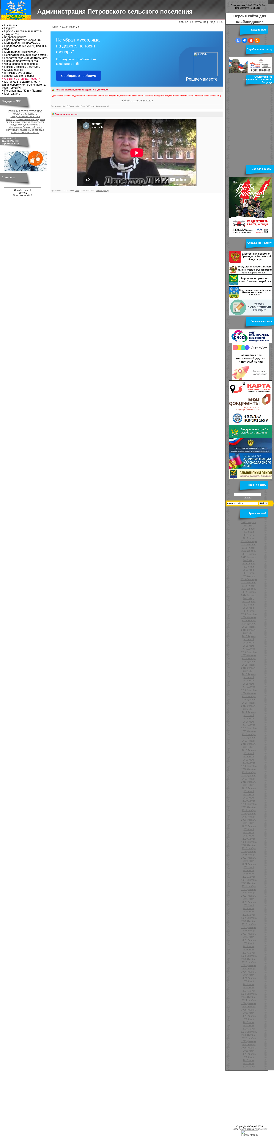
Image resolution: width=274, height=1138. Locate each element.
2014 (64, 26)
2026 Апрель (249, 1054)
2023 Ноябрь (249, 962)
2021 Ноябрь (249, 886)
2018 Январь (249, 740)
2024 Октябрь (248, 997)
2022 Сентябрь (249, 918)
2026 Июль (248, 1063)
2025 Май (249, 1019)
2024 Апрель (249, 978)
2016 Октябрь (248, 693)
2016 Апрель (249, 674)
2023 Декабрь (248, 965)
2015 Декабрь (248, 661)
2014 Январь (249, 592)
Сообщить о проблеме (78, 76)
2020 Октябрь (248, 845)
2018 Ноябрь (249, 772)
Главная (183, 21)
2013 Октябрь (248, 582)
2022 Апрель (249, 902)
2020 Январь (249, 816)
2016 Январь (249, 665)
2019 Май (249, 791)
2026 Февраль (248, 1047)
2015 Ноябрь (249, 658)
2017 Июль (248, 722)
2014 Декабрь (248, 623)
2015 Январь (249, 627)
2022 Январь (249, 892)
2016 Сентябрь (249, 690)
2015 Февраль (248, 630)
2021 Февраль (248, 858)
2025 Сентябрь (249, 1032)
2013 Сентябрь (249, 579)
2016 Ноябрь (249, 696)
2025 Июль (248, 1025)
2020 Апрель (249, 826)
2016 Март (248, 671)
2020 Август (248, 839)
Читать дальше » (144, 100)
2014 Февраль (248, 595)
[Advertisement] (112, 1097)
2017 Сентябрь (249, 728)
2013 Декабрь (248, 589)
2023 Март (248, 937)
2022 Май (249, 905)
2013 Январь (249, 554)
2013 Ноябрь (249, 585)
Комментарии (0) (102, 106)
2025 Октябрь (248, 1035)
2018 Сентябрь (249, 766)
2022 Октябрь (248, 921)
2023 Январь (249, 930)
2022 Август (248, 915)
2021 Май (249, 867)
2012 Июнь (248, 535)
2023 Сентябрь (249, 956)
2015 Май (249, 639)
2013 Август (248, 576)
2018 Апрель (249, 750)
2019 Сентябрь (249, 804)
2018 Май (249, 753)
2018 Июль (248, 759)
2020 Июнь (248, 832)
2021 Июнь (248, 870)
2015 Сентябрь (249, 652)
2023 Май (249, 943)
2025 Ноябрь (249, 1038)
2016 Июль (248, 684)
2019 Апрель (249, 788)
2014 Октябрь (248, 617)
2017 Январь (249, 703)
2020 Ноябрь (249, 848)
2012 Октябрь (248, 544)
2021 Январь (249, 854)
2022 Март (248, 899)
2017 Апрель (249, 712)
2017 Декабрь (248, 737)
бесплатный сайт (250, 1129)
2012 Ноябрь (249, 547)
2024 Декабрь (248, 1003)
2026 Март (248, 1051)
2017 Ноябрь (249, 734)
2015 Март (248, 633)
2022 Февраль (248, 896)
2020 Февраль (248, 820)
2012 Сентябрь (249, 541)
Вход (212, 21)
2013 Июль (248, 573)
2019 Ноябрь (249, 810)
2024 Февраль (248, 971)
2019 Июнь (248, 794)
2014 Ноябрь (249, 620)
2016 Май (249, 677)
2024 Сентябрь (249, 994)
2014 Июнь (248, 608)
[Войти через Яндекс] (251, 40)
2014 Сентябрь (249, 614)
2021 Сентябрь (249, 880)
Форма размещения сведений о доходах (81, 89)
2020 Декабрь (248, 851)
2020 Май (249, 829)
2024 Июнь (248, 984)
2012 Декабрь (248, 551)
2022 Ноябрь (249, 924)
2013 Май (249, 566)
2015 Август (248, 649)
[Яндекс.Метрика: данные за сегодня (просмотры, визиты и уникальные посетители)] (249, 1133)
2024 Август (248, 990)
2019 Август (248, 801)
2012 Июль (248, 538)
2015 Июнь (248, 642)
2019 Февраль (248, 782)
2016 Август (248, 687)
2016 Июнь (248, 680)
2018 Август (248, 763)
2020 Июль (248, 835)
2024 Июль (248, 987)
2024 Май (249, 981)
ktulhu (77, 106)
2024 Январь (249, 968)
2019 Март (248, 785)
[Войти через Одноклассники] (257, 40)
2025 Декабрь (248, 1041)
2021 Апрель (249, 864)
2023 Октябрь (248, 959)
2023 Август (248, 952)
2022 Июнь (248, 908)
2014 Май (249, 604)
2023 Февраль (248, 934)
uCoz (264, 1129)
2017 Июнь (248, 718)
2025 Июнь (248, 1022)
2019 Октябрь (248, 807)
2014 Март (248, 598)
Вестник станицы (66, 114)
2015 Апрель (249, 636)
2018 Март (248, 747)
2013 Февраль (248, 557)
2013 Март (248, 560)
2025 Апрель (249, 1016)
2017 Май (249, 715)
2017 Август (248, 725)
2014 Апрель (249, 601)
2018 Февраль (248, 744)
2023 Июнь (248, 946)
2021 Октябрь (248, 883)
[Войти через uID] (238, 40)
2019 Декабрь (248, 813)
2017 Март (248, 709)
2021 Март (248, 861)
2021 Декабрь (248, 889)
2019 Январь (249, 778)
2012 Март (248, 525)
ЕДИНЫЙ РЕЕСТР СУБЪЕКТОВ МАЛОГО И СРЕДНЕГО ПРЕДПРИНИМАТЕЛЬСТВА (25, 114)
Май (71, 26)
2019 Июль (248, 797)
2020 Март (248, 823)
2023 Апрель (249, 940)
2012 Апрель (249, 528)
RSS (220, 21)
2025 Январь (249, 1006)
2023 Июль (248, 949)
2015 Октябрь (248, 655)
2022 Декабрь (248, 927)
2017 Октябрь (248, 731)
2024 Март (248, 975)
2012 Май (249, 532)
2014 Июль (248, 611)
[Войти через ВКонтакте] (244, 40)
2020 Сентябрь (249, 842)
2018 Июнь (248, 756)
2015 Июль (248, 646)
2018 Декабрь (248, 775)
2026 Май (249, 1057)
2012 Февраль (248, 522)
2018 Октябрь (248, 769)
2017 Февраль (248, 706)
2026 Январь (249, 1044)
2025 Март (248, 1013)
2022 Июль (248, 911)
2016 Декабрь (248, 699)
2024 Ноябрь (249, 1000)
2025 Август (248, 1028)
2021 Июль (248, 873)
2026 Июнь (248, 1060)
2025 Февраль (248, 1009)
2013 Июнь (248, 570)
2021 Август (248, 877)
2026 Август (248, 1066)
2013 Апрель (249, 563)
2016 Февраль (248, 668)
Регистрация (198, 21)
